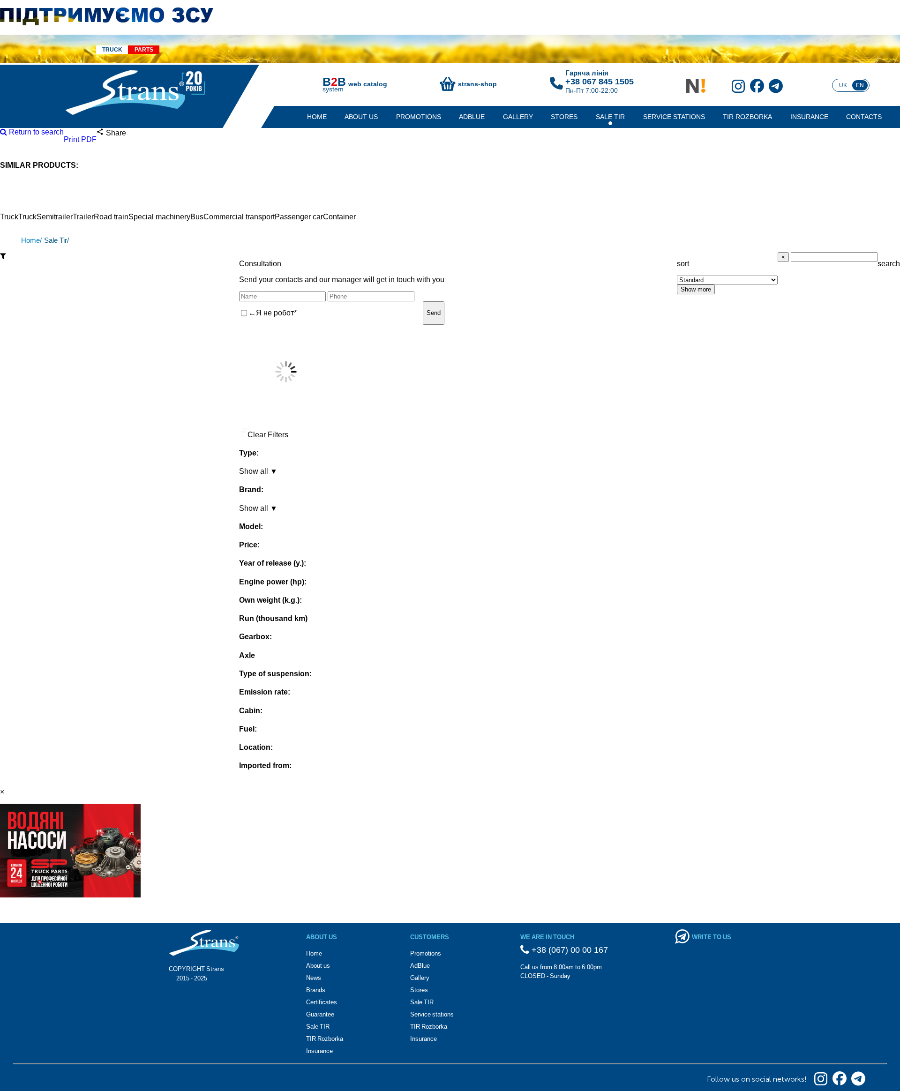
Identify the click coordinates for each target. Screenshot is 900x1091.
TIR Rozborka (747, 116)
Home (317, 116)
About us (361, 116)
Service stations (674, 116)
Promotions (418, 116)
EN (860, 85)
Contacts (864, 116)
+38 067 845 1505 (599, 81)
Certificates (321, 1002)
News (313, 978)
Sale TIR (610, 116)
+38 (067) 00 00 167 (568, 950)
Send (434, 312)
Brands (315, 990)
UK (843, 85)
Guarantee (320, 1014)
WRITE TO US (711, 937)
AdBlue (472, 116)
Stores (564, 116)
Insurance (809, 116)
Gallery (518, 116)
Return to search (35, 132)
